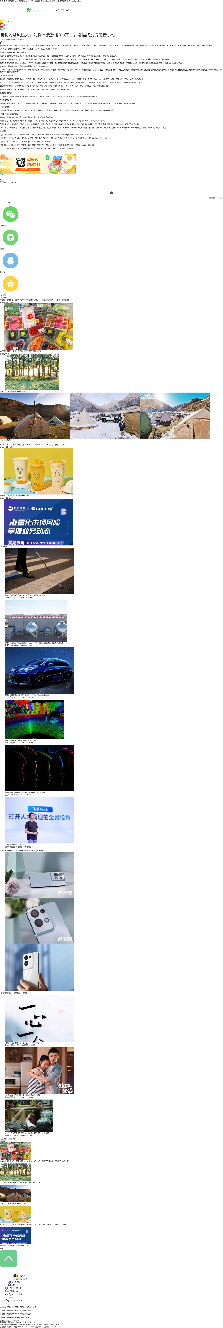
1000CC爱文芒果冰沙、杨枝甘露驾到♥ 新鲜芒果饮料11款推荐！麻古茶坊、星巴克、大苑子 (33, 445)
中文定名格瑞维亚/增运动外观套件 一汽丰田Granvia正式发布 (27, 695)
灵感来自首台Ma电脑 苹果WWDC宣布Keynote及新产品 (25, 792)
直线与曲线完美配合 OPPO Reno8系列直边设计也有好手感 (21, 850)
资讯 (5, 1)
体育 (16, 1)
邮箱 (46, 1)
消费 (68, 1)
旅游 (31, 1)
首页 (1, 1)
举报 (1, 180)
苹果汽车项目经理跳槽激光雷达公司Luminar (21, 740)
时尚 (24, 1)
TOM (2, 303)
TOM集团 (3, 1322)
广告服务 (24, 1322)
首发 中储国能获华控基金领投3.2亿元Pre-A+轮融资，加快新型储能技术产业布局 (34, 643)
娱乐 (12, 1)
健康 (61, 1)
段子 (64, 1)
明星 (20, 1)
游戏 (27, 1)
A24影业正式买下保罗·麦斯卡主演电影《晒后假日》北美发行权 (27, 1133)
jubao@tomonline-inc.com (59, 1327)
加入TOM (31, 1322)
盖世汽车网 (9, 743)
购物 (76, 1)
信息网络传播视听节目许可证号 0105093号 (15, 1314)
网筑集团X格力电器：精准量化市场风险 (14, 496)
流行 (9, 1)
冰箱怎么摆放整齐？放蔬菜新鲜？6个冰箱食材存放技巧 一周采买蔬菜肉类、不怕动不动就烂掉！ (35, 300)
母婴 (38, 1)
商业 (50, 1)
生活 (35, 1)
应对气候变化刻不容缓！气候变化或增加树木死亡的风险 (20, 351)
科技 (79, 1)
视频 (53, 1)
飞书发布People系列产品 (14, 845)
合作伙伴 (17, 1322)
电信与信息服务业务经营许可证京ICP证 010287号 (18, 1307)
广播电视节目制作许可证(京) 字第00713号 (15, 1311)
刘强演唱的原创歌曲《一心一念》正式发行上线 (22, 1043)
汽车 (72, 1)
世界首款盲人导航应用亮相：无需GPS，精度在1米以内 (25, 595)
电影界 (7, 1135)
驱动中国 (8, 847)
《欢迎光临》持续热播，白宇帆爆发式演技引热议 (22, 1095)
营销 (42, 1)
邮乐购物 (10, 1322)
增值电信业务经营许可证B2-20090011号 (14, 1317)
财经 (57, 1)
